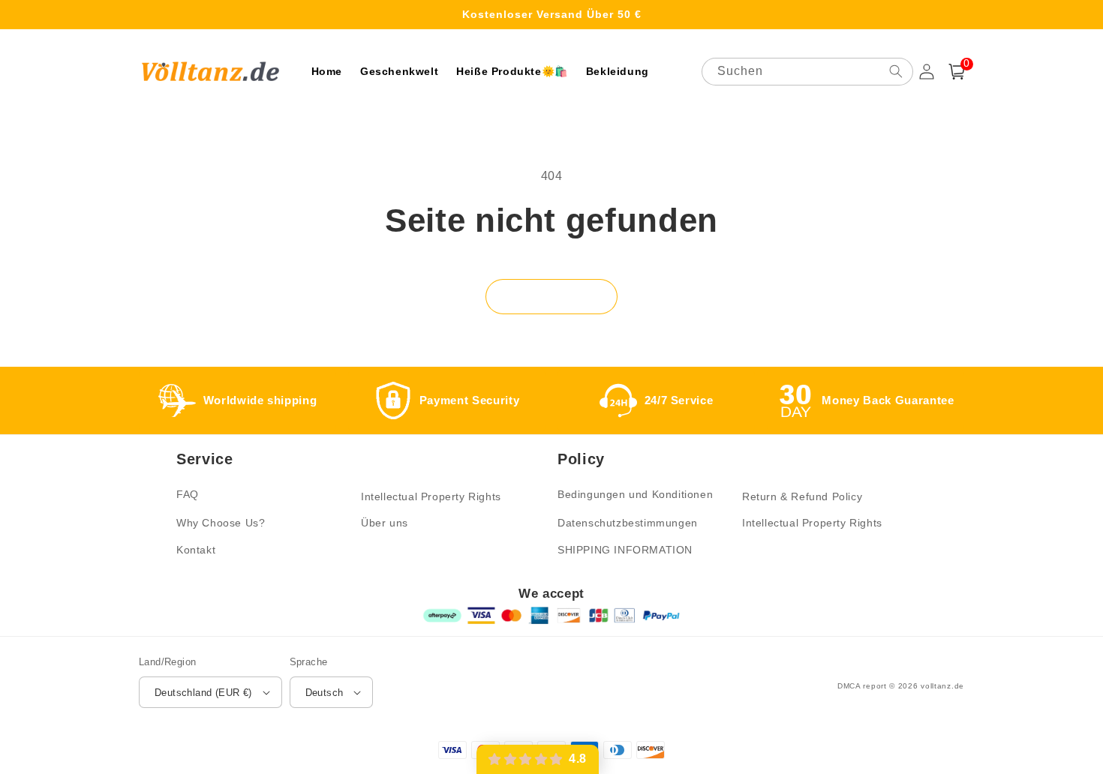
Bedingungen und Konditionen (635, 494)
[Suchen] (895, 71)
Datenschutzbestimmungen (628, 523)
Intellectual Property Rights (431, 496)
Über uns (384, 523)
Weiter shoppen (551, 296)
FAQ (187, 494)
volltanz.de (942, 686)
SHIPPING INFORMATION (625, 550)
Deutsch (324, 692)
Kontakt (195, 550)
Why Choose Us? (220, 523)
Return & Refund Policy (802, 496)
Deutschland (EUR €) (203, 692)
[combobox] (807, 71)
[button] (956, 72)
